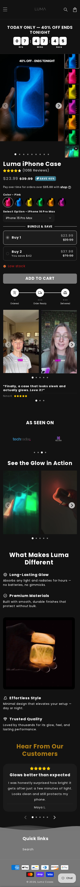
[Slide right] (59, 106)
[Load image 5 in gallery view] (72, 122)
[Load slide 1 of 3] (24, 154)
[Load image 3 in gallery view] (72, 92)
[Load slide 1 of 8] (44, 154)
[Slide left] (5, 106)
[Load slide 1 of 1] (15, 154)
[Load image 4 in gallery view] (72, 107)
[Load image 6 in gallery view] (72, 137)
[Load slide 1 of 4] (28, 154)
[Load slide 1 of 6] (36, 154)
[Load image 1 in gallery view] (72, 61)
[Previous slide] (8, 345)
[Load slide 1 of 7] (40, 154)
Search (28, 849)
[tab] (32, 377)
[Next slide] (72, 345)
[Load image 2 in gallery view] (72, 76)
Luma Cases (45, 882)
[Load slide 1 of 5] (32, 154)
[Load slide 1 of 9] (48, 154)
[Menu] (5, 9)
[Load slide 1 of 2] (20, 154)
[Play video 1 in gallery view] (72, 153)
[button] (65, 9)
